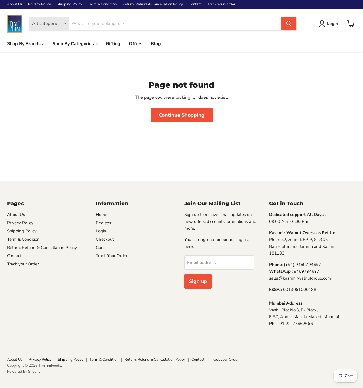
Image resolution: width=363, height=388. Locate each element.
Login (101, 231)
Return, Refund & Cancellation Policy (152, 4)
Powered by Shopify (24, 371)
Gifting (113, 44)
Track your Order (221, 4)
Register (103, 223)
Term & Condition (102, 4)
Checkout (105, 239)
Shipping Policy (69, 4)
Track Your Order (112, 256)
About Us (14, 4)
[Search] (288, 23)
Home (101, 214)
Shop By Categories (73, 44)
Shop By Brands (24, 44)
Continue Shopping (181, 115)
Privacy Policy (39, 4)
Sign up (198, 281)
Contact (195, 4)
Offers (135, 44)
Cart (100, 247)
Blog (156, 44)
